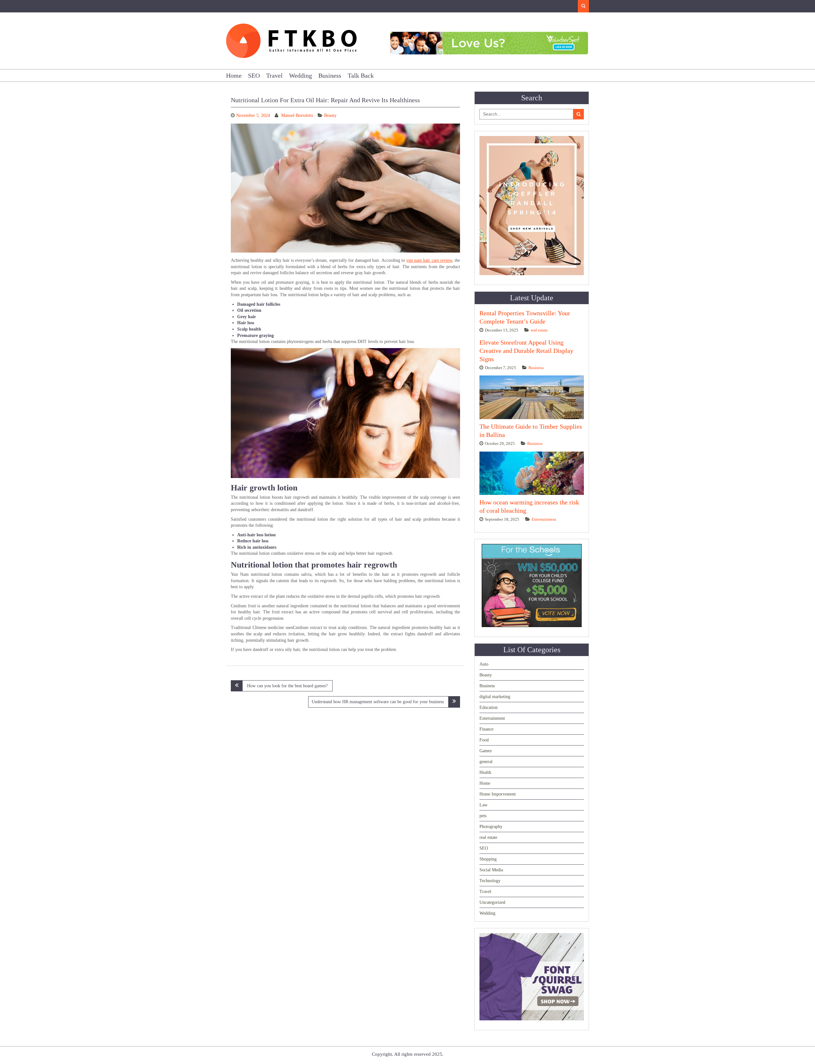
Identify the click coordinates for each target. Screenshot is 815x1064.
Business (329, 75)
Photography (490, 826)
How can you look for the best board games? (287, 685)
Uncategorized (492, 902)
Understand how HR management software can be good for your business (378, 701)
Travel (274, 75)
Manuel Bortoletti (297, 115)
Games (485, 750)
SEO (254, 75)
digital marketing (494, 696)
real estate (539, 330)
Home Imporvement (497, 794)
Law (483, 805)
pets (482, 815)
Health (485, 772)
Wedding (300, 75)
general (486, 761)
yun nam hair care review (429, 260)
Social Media (491, 870)
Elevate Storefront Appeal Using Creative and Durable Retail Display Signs (526, 350)
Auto (483, 664)
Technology (489, 880)
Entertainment (544, 519)
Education (488, 707)
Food (484, 740)
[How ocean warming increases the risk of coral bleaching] (531, 473)
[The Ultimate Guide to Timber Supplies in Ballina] (531, 397)
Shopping (488, 859)
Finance (486, 729)
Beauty (330, 115)
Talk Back (361, 75)
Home (234, 75)
